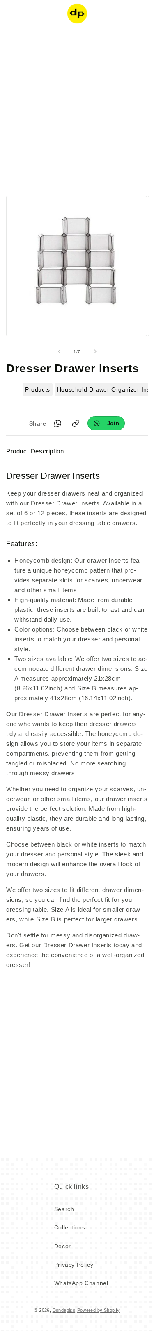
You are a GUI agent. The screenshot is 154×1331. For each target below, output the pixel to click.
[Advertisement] (77, 109)
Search (64, 1209)
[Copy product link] (76, 423)
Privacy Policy (73, 1264)
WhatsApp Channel (81, 1283)
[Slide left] (59, 351)
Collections (69, 1227)
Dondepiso (64, 1310)
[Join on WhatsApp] (106, 423)
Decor (62, 1246)
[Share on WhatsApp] (57, 423)
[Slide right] (95, 351)
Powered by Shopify (98, 1310)
